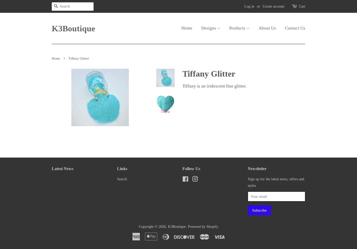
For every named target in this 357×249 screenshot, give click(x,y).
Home (186, 28)
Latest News (62, 168)
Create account (273, 6)
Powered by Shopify (203, 226)
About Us (267, 28)
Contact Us (295, 28)
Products (237, 28)
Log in (249, 6)
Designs (209, 28)
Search (122, 179)
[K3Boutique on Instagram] (195, 180)
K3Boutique (71, 28)
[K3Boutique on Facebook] (185, 180)
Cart (302, 6)
